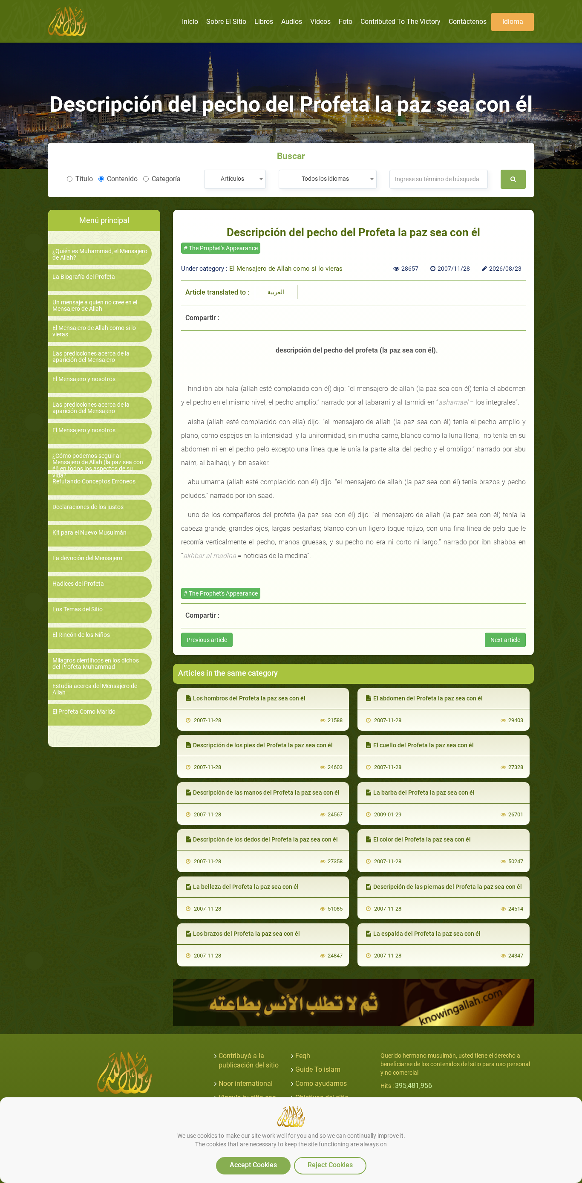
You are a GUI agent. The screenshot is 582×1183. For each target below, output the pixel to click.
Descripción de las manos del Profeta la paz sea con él (266, 792)
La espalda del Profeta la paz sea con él (427, 933)
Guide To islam (317, 1069)
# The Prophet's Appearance (221, 248)
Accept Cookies (253, 1165)
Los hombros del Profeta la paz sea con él (249, 698)
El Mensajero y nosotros (83, 379)
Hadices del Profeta (78, 584)
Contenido (122, 179)
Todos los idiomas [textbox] (325, 178)
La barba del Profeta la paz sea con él (424, 792)
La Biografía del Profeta (83, 277)
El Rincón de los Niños (81, 635)
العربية (276, 292)
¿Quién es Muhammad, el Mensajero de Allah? (99, 254)
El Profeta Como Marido (83, 712)
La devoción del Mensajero (87, 558)
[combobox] (235, 179)
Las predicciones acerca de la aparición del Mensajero (91, 356)
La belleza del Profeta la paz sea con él (246, 886)
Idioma (512, 21)
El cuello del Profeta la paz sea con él (423, 745)
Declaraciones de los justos (88, 507)
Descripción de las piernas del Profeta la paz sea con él (447, 886)
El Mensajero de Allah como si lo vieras (94, 331)
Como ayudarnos (321, 1083)
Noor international (246, 1083)
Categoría (166, 179)
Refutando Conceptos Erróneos (93, 481)
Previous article (207, 639)
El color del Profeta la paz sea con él (422, 839)
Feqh (302, 1056)
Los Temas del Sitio (77, 609)
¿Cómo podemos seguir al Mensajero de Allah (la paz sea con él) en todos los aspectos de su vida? (97, 466)
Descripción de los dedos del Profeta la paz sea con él (265, 839)
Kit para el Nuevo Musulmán (89, 532)
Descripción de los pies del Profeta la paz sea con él (263, 745)
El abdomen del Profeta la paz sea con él (428, 698)
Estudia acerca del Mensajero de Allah (94, 689)
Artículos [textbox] (232, 178)
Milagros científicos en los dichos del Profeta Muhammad (95, 663)
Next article (505, 639)
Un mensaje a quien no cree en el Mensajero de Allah (94, 305)
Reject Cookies (330, 1165)
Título (84, 179)
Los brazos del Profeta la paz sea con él (246, 933)
